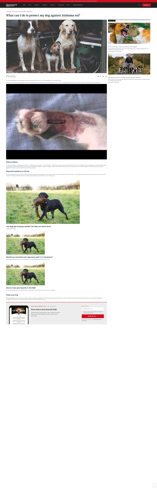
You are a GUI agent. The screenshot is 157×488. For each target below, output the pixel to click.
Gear (29, 5)
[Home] (11, 5)
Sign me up (93, 316)
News (24, 5)
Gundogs (44, 5)
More (68, 5)
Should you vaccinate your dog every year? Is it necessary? (29, 257)
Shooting (36, 5)
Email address (85, 306)
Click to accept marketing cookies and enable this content (56, 121)
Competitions (61, 5)
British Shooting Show (78, 5)
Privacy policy (84, 320)
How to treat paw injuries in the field (21, 288)
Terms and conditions (97, 319)
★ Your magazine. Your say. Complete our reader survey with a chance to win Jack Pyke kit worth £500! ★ (78, 1)
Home (7, 11)
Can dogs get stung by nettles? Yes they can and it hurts (28, 226)
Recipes (52, 5)
